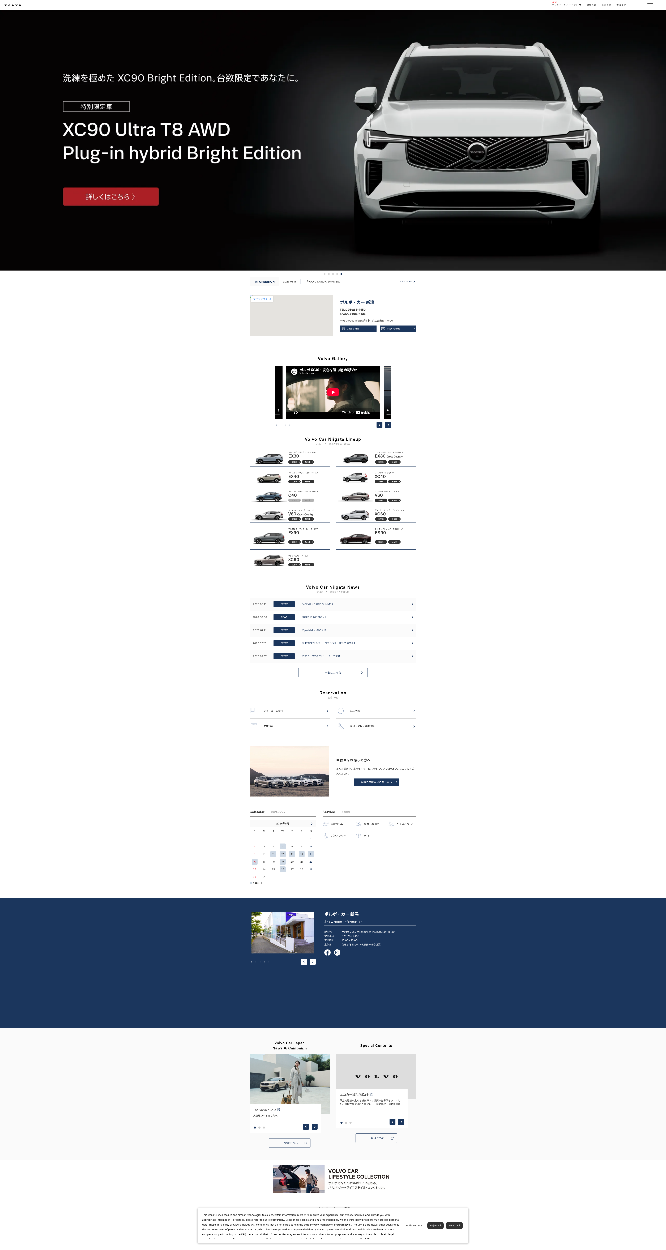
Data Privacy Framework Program (324, 1224)
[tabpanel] (333, 392)
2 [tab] (281, 425)
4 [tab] (289, 425)
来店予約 (606, 4)
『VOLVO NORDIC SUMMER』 (323, 281)
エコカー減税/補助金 (354, 1095)
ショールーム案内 (273, 710)
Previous (379, 425)
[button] (325, 274)
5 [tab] (269, 962)
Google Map (353, 328)
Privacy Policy (276, 1219)
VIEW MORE (405, 281)
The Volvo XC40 (264, 1110)
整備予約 (621, 4)
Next (388, 425)
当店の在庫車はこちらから (376, 782)
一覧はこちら (333, 672)
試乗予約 (591, 4)
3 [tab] (285, 425)
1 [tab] (276, 425)
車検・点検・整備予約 (362, 726)
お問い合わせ (393, 328)
